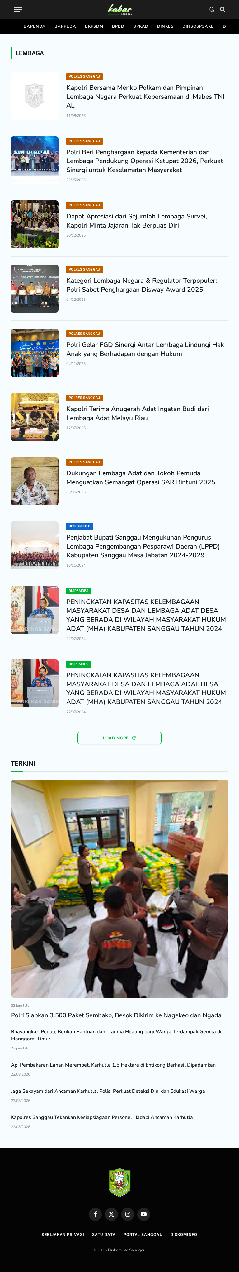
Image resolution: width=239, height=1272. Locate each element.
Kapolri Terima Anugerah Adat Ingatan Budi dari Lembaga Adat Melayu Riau (137, 413)
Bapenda (35, 26)
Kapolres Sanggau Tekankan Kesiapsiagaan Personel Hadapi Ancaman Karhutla (102, 1117)
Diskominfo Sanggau (126, 1250)
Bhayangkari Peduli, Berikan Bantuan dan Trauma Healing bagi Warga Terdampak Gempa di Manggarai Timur (116, 1035)
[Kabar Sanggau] (120, 9)
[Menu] (18, 9)
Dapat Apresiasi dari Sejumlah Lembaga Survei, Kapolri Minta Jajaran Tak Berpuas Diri (136, 221)
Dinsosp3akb (198, 26)
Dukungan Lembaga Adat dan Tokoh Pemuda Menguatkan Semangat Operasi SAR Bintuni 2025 (140, 478)
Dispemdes (78, 591)
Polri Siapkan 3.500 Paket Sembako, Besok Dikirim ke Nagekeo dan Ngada (116, 1015)
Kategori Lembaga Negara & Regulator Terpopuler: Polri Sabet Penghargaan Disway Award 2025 (141, 285)
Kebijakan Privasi (63, 1234)
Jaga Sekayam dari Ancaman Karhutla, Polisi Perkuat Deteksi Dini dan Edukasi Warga (108, 1091)
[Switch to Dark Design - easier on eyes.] (212, 9)
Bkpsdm (94, 26)
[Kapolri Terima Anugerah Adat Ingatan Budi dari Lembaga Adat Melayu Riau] (35, 417)
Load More (116, 738)
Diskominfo (80, 526)
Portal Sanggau (143, 1234)
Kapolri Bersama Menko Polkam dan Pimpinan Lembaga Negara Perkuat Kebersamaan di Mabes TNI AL (145, 96)
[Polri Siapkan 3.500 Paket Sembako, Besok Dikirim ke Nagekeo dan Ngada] (119, 889)
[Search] (222, 9)
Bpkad (141, 26)
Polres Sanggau (84, 76)
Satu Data (104, 1234)
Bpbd (118, 26)
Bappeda (65, 26)
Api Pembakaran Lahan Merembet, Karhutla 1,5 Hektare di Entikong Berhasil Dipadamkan (113, 1065)
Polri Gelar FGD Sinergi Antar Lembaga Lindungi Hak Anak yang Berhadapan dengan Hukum (145, 349)
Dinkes (165, 26)
